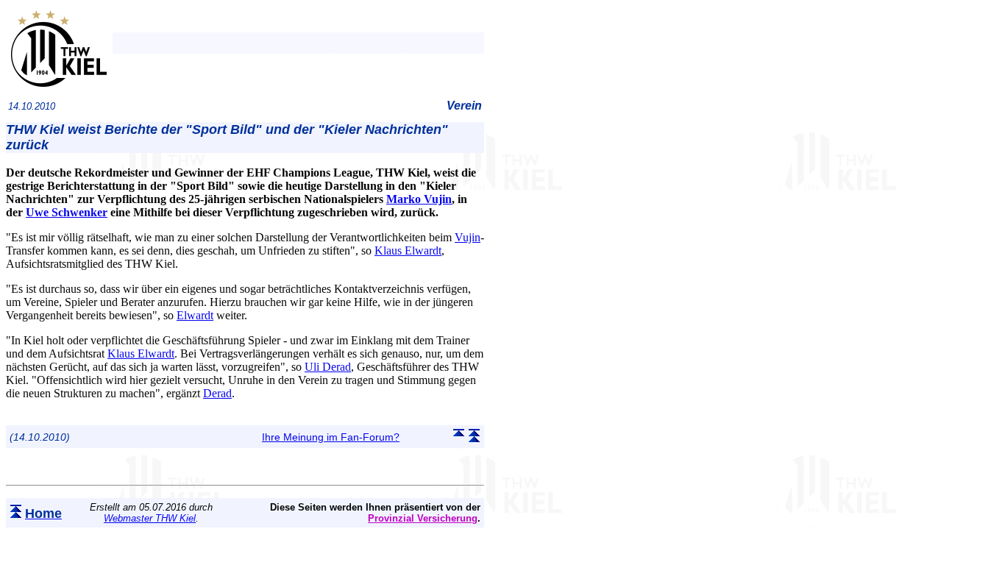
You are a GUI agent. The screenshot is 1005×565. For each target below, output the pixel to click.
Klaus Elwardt (407, 250)
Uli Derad (328, 366)
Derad (217, 393)
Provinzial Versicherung (422, 518)
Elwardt (195, 315)
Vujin (467, 237)
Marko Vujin (419, 199)
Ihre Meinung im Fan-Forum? (330, 437)
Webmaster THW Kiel (150, 518)
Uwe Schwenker (66, 212)
